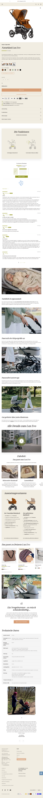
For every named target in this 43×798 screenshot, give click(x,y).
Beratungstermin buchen (21, 94)
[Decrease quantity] (3, 79)
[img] (5, 191)
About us (3, 770)
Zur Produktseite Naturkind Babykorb (11, 538)
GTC (17, 757)
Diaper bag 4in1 (38, 565)
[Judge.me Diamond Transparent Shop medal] (21, 183)
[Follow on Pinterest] (7, 790)
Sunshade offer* (21, 565)
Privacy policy (19, 751)
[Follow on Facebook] (2, 790)
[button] (4, 50)
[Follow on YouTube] (10, 790)
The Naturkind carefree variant (7, 785)
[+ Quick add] (15, 562)
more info (15, 102)
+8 (7, 569)
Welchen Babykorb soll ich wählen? (8, 73)
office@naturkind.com (6, 754)
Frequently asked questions (7, 779)
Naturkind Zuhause (21, 773)
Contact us (4, 768)
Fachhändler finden (22, 775)
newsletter (4, 783)
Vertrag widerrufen (21, 759)
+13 (24, 569)
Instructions (4, 777)
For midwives (4, 772)
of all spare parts (20, 103)
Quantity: (3, 77)
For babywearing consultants (7, 773)
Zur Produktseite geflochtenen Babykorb (30, 538)
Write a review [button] (21, 176)
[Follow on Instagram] (5, 790)
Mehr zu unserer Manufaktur (21, 621)
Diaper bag (4, 565)
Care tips (3, 775)
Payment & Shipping (20, 753)
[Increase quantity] (7, 79)
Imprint (18, 755)
